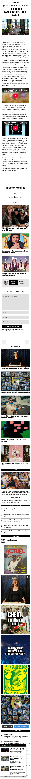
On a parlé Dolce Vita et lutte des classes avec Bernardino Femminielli (14, 416)
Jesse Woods (18, 197)
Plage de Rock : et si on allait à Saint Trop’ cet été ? (14, 464)
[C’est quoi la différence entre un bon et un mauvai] (15, 649)
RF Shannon (14, 67)
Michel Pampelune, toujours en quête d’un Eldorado (15, 229)
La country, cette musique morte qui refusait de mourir (15, 251)
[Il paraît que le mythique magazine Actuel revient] (15, 559)
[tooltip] (7, 188)
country (11, 197)
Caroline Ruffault (12, 5)
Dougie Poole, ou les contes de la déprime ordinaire (14, 274)
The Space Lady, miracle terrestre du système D (15, 368)
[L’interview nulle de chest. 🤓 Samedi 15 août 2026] (15, 619)
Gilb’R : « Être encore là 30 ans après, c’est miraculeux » (13, 440)
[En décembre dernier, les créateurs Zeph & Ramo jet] (15, 709)
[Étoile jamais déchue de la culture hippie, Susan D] (15, 589)
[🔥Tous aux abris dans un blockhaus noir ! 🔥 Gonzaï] (15, 679)
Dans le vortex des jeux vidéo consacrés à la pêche (15, 392)
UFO (25, 112)
